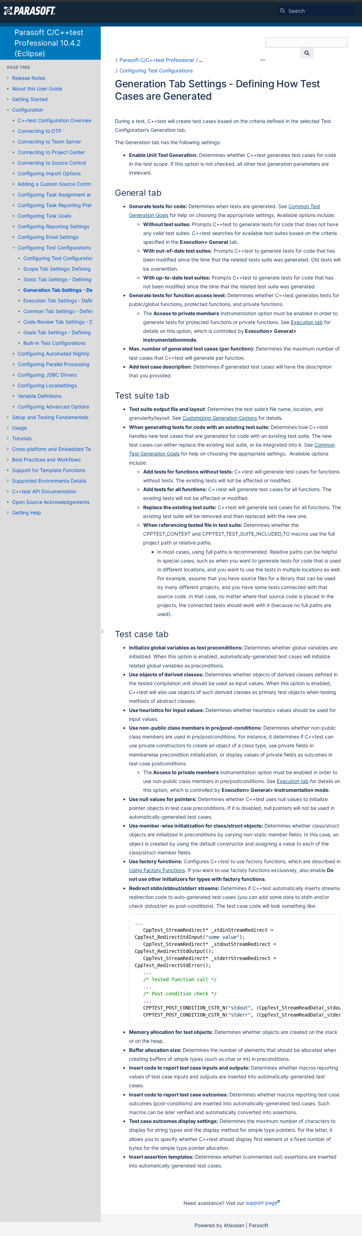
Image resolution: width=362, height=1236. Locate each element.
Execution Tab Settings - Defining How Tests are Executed (90, 301)
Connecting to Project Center (51, 152)
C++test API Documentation (44, 491)
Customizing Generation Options (219, 418)
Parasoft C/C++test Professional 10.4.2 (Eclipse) (48, 43)
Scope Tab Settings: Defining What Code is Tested (81, 269)
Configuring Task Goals (44, 216)
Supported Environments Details (49, 481)
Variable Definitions (40, 396)
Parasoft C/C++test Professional (156, 60)
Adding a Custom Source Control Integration (69, 184)
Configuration (27, 110)
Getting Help (26, 513)
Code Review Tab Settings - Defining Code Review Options (91, 322)
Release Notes (28, 78)
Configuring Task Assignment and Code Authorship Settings (87, 195)
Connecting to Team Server (49, 142)
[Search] (282, 10)
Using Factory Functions (157, 870)
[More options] (262, 60)
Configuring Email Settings (48, 237)
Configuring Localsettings (47, 385)
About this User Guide (37, 89)
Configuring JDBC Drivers (47, 375)
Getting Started (30, 99)
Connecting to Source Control (52, 163)
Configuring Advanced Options (53, 407)
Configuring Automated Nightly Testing (63, 354)
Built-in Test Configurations (54, 343)
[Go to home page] (29, 11)
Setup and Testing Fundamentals (50, 417)
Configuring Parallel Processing (53, 364)
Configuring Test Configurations (54, 248)
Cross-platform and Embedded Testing (57, 449)
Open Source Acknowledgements (50, 502)
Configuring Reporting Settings (53, 226)
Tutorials (21, 438)
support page (261, 1203)
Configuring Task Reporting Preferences (64, 205)
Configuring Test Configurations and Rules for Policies (85, 258)
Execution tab (307, 322)
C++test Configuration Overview (55, 120)
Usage (19, 428)
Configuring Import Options (49, 173)
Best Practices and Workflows (46, 460)
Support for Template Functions (48, 470)
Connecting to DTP (40, 131)
